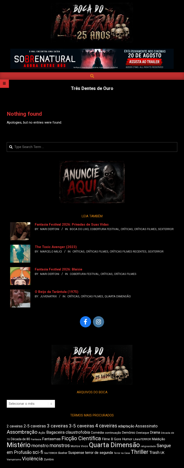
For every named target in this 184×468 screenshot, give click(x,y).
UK (162, 453)
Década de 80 (20, 439)
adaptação (126, 426)
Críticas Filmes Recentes (128, 251)
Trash (154, 452)
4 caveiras (106, 426)
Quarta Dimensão (118, 296)
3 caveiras (57, 426)
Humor (127, 439)
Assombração (22, 432)
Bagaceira (55, 432)
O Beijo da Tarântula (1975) (56, 292)
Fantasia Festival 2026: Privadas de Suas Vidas (72, 224)
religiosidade (148, 446)
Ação (41, 432)
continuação (113, 432)
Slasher (62, 453)
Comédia (97, 433)
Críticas (127, 229)
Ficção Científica (81, 438)
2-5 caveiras (35, 426)
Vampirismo (14, 459)
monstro (40, 445)
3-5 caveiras (81, 426)
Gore (117, 439)
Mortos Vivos (79, 446)
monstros (60, 445)
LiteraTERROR (142, 439)
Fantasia (36, 439)
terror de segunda (99, 453)
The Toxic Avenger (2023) (56, 247)
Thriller (139, 452)
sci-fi (38, 452)
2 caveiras (15, 426)
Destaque (142, 432)
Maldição (158, 439)
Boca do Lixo (79, 229)
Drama (155, 432)
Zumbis (49, 459)
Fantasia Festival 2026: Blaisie (58, 269)
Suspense (76, 453)
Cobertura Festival (104, 229)
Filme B (107, 439)
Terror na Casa (122, 453)
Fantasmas (51, 439)
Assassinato (146, 426)
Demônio (128, 433)
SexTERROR (166, 229)
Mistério (19, 445)
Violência (32, 458)
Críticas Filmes (145, 229)
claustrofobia (78, 432)
